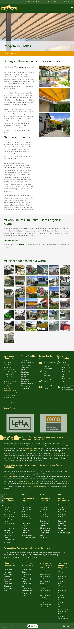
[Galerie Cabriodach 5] (65, 270)
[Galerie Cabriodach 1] (20, 270)
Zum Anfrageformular (11, 240)
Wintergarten (8, 369)
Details (7, 53)
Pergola (6, 386)
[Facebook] (64, 626)
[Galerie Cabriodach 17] (65, 292)
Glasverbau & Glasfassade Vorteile (44, 523)
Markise (6, 390)
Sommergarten (11, 381)
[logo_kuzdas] (9, 8)
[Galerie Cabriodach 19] (54, 125)
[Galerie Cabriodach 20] (31, 303)
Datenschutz (7, 627)
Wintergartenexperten (34, 484)
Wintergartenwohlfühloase (33, 486)
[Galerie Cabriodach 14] (54, 100)
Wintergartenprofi (23, 481)
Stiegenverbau (8, 395)
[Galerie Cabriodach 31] (20, 326)
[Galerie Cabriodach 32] (31, 326)
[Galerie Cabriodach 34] (54, 326)
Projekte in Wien (9, 402)
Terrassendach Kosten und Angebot (26, 512)
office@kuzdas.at (49, 362)
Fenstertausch (63, 501)
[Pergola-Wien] (65, 315)
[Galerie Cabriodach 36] (9, 337)
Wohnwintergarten (50, 446)
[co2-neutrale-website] (32, 626)
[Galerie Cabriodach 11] (65, 281)
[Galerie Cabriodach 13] (20, 292)
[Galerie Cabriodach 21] (42, 303)
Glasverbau (13, 390)
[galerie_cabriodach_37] (9, 270)
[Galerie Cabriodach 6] (9, 281)
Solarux (62, 453)
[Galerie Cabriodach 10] (54, 281)
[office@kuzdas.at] (41, 362)
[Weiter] (16, 437)
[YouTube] (68, 626)
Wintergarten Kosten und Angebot (8, 507)
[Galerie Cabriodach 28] (54, 315)
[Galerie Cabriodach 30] (9, 326)
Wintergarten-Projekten (30, 448)
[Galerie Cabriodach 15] (42, 292)
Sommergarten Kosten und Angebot (8, 535)
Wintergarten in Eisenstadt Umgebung (63, 597)
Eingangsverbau (9, 393)
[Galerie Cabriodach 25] (20, 315)
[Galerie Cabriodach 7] (20, 281)
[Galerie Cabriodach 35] (65, 326)
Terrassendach (8, 383)
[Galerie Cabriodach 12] (9, 292)
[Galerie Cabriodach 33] (42, 326)
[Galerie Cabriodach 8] (31, 281)
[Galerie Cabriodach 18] (9, 303)
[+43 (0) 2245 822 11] (41, 381)
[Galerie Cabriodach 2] (31, 270)
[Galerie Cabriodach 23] (65, 303)
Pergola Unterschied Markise (25, 530)
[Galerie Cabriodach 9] (42, 281)
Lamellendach (8, 388)
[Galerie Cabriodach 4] (54, 270)
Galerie (13, 53)
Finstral (54, 453)
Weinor (49, 453)
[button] (72, 8)
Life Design (10, 625)
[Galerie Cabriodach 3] (54, 76)
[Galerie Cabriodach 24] (9, 315)
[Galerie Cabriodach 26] (31, 315)
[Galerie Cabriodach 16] (54, 292)
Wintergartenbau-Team (11, 476)
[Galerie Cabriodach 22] (54, 303)
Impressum (17, 625)
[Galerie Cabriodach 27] (42, 315)
